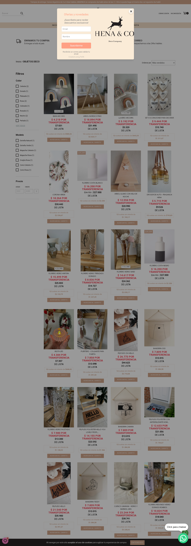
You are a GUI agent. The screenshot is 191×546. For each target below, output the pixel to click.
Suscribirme (76, 45)
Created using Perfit (76, 57)
